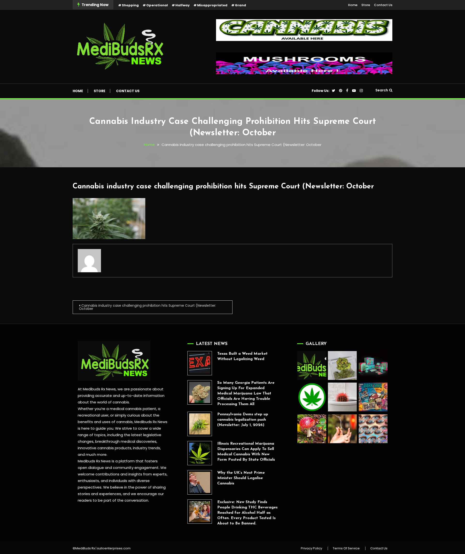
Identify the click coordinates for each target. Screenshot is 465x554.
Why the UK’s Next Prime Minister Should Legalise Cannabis (241, 478)
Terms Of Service (346, 548)
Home (352, 5)
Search (381, 90)
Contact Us (383, 5)
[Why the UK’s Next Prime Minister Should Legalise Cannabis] (199, 482)
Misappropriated (212, 5)
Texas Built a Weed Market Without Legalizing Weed (242, 356)
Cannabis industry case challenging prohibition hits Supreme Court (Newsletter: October (223, 186)
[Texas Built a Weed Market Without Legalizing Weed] (199, 363)
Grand (240, 5)
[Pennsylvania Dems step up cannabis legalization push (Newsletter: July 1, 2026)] (199, 424)
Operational (157, 5)
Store (365, 5)
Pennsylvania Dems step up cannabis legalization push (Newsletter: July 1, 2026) (242, 419)
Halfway (182, 5)
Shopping (130, 5)
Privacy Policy (311, 548)
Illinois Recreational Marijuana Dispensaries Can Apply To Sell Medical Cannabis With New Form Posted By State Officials (246, 452)
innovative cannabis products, (105, 447)
